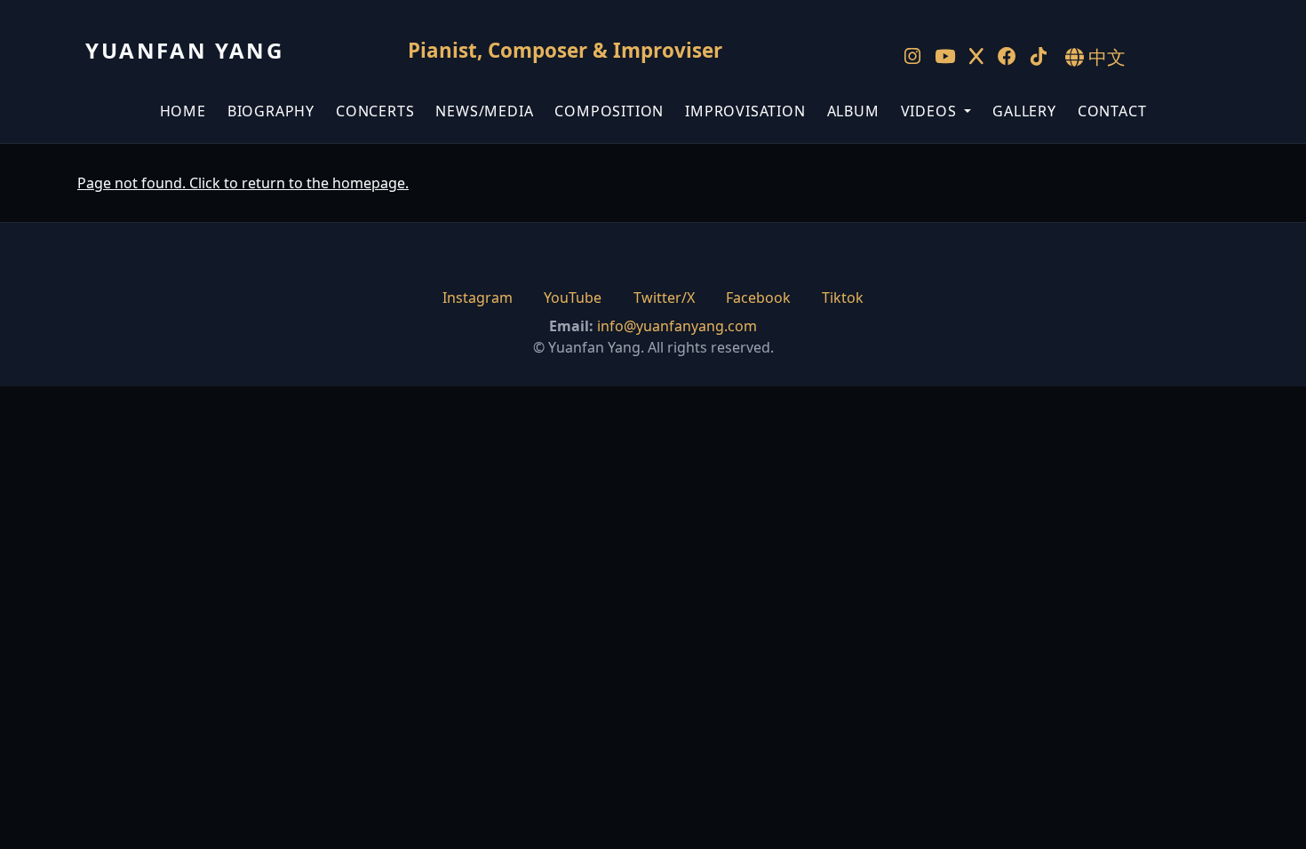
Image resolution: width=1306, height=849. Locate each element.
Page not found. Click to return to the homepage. (243, 183)
